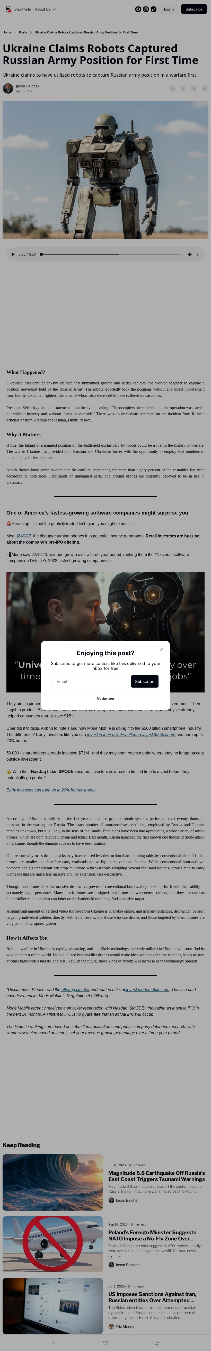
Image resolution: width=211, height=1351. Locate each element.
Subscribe (144, 681)
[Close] (162, 649)
